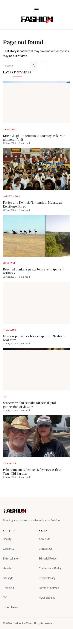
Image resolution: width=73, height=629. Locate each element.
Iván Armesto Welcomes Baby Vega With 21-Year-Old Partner (33, 471)
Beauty (7, 539)
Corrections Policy (50, 568)
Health (7, 568)
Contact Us (45, 548)
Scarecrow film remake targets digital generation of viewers (29, 405)
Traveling (10, 129)
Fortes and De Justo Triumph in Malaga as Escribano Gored (32, 204)
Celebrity (9, 463)
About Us (44, 539)
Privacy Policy (47, 578)
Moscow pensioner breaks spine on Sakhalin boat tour (34, 338)
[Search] (33, 65)
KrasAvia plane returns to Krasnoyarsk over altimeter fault (34, 137)
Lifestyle (9, 263)
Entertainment (11, 558)
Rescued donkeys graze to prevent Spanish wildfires (33, 271)
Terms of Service (49, 587)
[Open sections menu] (36, 8)
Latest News (11, 196)
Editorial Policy (48, 558)
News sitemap (47, 597)
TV (4, 397)
